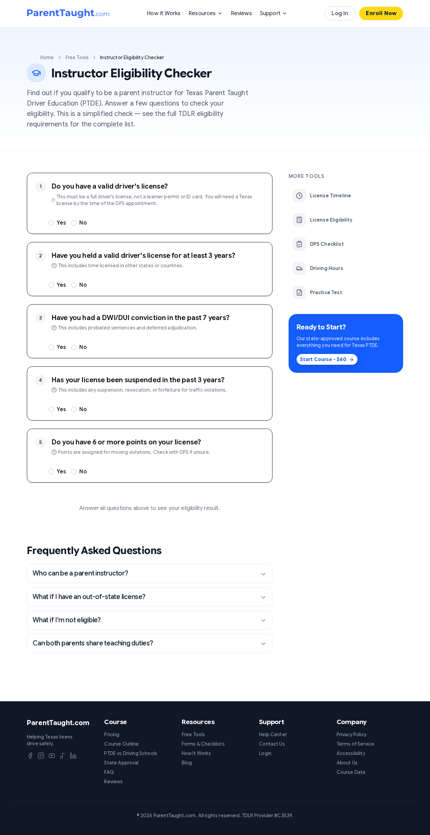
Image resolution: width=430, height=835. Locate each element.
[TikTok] (62, 755)
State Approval (121, 763)
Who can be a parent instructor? (80, 573)
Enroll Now (381, 13)
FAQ (109, 772)
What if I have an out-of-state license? (89, 597)
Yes (61, 223)
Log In (340, 13)
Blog (187, 763)
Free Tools (77, 57)
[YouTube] (51, 755)
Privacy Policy (352, 734)
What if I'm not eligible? (67, 620)
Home (47, 57)
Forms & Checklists (203, 744)
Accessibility (351, 753)
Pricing (111, 734)
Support (270, 13)
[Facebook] (30, 755)
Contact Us (272, 744)
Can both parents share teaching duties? (93, 643)
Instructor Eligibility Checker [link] (132, 57)
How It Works (163, 13)
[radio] (51, 223)
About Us (347, 763)
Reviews (241, 13)
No (82, 223)
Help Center (273, 734)
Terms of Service (356, 744)
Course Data (351, 772)
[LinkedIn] (73, 755)
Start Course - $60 (323, 360)
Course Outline (121, 744)
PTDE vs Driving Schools (130, 753)
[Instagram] (41, 755)
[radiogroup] (156, 223)
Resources (202, 13)
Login (265, 753)
